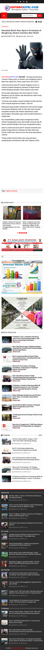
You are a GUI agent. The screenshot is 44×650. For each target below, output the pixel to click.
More (40, 435)
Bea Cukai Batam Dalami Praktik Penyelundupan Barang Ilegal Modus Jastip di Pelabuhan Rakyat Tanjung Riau (27, 378)
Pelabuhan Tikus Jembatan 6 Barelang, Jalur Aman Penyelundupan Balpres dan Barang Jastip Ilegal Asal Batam (26, 339)
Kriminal (14, 191)
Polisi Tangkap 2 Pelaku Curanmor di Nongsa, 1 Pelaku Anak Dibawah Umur (26, 515)
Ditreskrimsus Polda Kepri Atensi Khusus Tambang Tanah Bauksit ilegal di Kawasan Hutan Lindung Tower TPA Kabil (24, 574)
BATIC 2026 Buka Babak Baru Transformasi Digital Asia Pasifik (24, 449)
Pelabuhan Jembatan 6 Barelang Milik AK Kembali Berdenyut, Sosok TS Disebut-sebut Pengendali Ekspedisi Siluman (26, 388)
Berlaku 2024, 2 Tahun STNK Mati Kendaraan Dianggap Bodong (25, 496)
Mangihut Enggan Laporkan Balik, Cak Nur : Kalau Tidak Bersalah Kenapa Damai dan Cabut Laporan (24, 563)
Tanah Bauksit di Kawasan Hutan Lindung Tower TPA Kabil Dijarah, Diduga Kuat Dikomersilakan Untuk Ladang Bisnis (24, 602)
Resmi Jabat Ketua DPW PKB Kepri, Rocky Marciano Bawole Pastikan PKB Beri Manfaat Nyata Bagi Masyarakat (25, 554)
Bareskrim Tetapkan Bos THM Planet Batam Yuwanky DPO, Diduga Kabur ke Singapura (27, 426)
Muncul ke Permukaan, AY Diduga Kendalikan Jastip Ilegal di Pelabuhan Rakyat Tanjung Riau (25, 368)
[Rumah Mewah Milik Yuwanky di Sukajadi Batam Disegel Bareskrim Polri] (7, 408)
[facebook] (17, 1)
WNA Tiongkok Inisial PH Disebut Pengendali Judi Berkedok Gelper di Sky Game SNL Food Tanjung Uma (31, 225)
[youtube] (26, 1)
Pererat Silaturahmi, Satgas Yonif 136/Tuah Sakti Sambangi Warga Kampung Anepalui (24, 441)
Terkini (6, 435)
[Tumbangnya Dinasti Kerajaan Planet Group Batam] (7, 417)
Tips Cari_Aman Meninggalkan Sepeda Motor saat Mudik (25, 583)
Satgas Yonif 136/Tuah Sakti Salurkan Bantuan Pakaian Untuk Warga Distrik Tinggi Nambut (26, 592)
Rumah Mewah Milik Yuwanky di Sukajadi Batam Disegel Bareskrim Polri (26, 406)
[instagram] (23, 1)
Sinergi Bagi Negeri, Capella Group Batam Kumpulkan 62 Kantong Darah (24, 544)
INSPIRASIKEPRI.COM (18, 648)
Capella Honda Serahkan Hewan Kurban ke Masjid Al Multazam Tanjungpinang (24, 535)
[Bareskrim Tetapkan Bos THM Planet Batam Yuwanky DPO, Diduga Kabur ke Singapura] (7, 427)
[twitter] (20, 1)
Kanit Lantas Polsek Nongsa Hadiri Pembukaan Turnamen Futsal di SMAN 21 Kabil (26, 505)
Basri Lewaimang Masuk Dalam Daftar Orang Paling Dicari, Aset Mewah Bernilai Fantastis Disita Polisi (26, 358)
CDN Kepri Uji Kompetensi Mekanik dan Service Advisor (25, 524)
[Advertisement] (22, 166)
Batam (8, 191)
